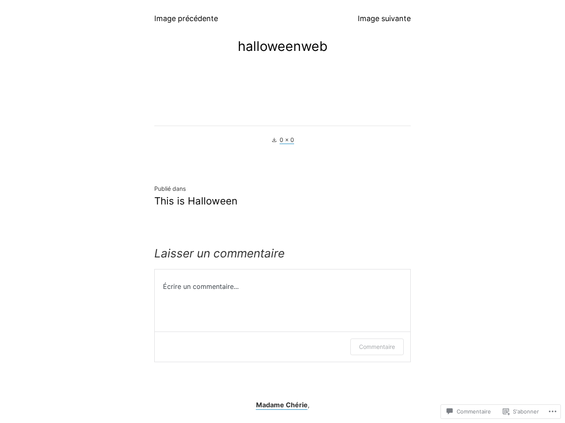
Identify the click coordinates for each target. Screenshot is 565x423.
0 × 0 (287, 139)
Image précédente (186, 18)
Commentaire (377, 346)
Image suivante (384, 18)
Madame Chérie (282, 405)
